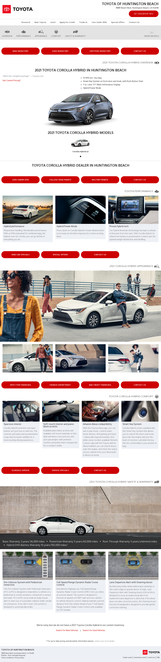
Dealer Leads (127, 657)
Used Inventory (60, 51)
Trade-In (83, 22)
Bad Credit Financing (100, 385)
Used (52, 22)
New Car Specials (20, 255)
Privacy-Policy (19, 658)
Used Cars (151, 657)
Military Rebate (100, 180)
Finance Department (60, 385)
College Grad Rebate (60, 180)
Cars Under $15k (99, 22)
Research (25, 22)
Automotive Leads (140, 657)
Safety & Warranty (75, 36)
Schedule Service (20, 470)
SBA (158, 657)
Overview (7, 36)
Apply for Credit (67, 22)
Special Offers (118, 22)
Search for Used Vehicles (94, 630)
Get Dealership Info (143, 14)
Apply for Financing (20, 385)
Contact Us (134, 22)
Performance (23, 36)
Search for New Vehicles (67, 630)
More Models (151, 36)
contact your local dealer (104, 641)
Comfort (56, 36)
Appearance (41, 36)
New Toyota (40, 22)
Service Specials (60, 470)
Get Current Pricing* (12, 80)
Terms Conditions (7, 658)
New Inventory (20, 51)
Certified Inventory (100, 51)
